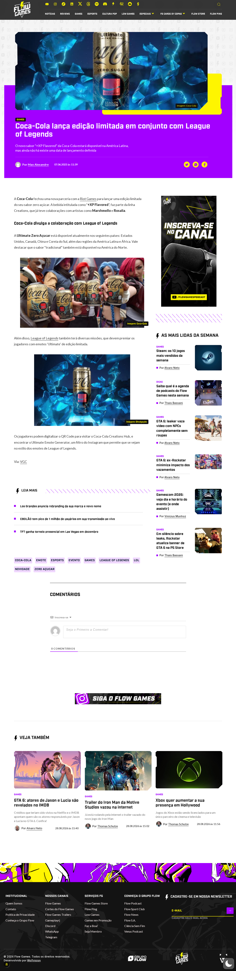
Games (78, 14)
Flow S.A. (130, 920)
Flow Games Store (96, 903)
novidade (22, 569)
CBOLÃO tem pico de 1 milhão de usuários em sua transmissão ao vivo (67, 519)
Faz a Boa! (91, 926)
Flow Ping (216, 14)
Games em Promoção (98, 920)
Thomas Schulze (107, 826)
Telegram (51, 937)
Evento (74, 560)
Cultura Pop (109, 14)
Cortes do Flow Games (59, 909)
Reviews (65, 14)
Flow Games (53, 903)
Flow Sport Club (134, 909)
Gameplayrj (52, 920)
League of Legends (44, 338)
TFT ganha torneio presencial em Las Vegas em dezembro (59, 531)
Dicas (159, 382)
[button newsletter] (230, 910)
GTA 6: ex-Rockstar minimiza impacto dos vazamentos (173, 465)
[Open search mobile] (218, 4)
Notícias (50, 14)
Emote (41, 560)
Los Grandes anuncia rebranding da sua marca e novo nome (60, 506)
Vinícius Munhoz (175, 516)
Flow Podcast (133, 903)
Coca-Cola (23, 560)
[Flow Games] (22, 9)
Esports (92, 14)
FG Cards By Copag (171, 14)
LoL (136, 560)
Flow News (131, 914)
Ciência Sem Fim (134, 926)
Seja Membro (93, 931)
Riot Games (88, 199)
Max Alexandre (38, 164)
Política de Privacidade (20, 914)
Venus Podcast (133, 931)
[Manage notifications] (7, 964)
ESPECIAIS (145, 14)
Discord (50, 926)
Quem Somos (14, 903)
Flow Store (198, 14)
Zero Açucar (44, 569)
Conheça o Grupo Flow (20, 920)
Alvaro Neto (172, 367)
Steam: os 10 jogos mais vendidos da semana (170, 355)
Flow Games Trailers (58, 914)
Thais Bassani (173, 402)
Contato (11, 909)
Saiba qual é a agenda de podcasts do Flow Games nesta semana (172, 391)
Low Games (128, 14)
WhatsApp (52, 931)
